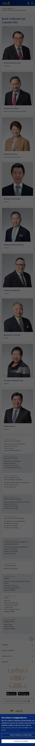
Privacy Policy (6, 728)
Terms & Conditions (18, 728)
